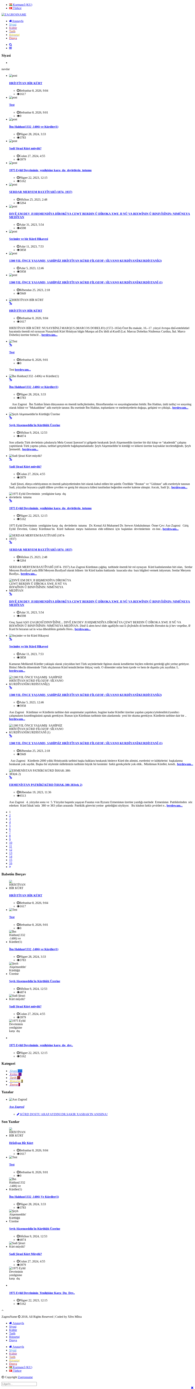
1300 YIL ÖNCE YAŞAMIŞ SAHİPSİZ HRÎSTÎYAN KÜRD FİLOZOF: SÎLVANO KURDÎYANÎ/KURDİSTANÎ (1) (85, 282)
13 (10, 853)
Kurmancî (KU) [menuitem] (22, 4)
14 (10, 856)
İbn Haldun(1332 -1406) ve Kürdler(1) (33, 126)
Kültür (13, 1330)
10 (10, 842)
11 (10, 846)
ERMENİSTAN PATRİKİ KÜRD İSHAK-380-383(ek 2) (45, 784)
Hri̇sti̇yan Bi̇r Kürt (21, 1143)
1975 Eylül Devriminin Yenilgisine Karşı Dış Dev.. (42, 1293)
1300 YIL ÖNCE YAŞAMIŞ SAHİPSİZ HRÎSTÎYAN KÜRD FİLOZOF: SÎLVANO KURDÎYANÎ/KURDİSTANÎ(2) (85, 260)
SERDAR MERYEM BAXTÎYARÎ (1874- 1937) (40, 192)
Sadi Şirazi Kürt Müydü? (25, 1254)
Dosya (13, 1340)
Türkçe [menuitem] (17, 8)
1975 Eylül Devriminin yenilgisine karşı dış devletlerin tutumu (50, 170)
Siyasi (12, 1326)
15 (10, 859)
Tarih (12, 1333)
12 (10, 849)
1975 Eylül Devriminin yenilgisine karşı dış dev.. (41, 1045)
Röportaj (14, 1336)
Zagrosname (25, 1377)
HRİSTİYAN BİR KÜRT (25, 83)
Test (11, 104)
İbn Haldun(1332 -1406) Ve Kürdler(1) (34, 1196)
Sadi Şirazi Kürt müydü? (25, 148)
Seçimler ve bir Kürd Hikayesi (28, 238)
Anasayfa (18, 1323)
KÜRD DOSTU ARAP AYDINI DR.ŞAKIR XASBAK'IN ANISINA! (63, 1114)
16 (10, 863)
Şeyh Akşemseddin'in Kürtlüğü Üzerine (34, 425)
